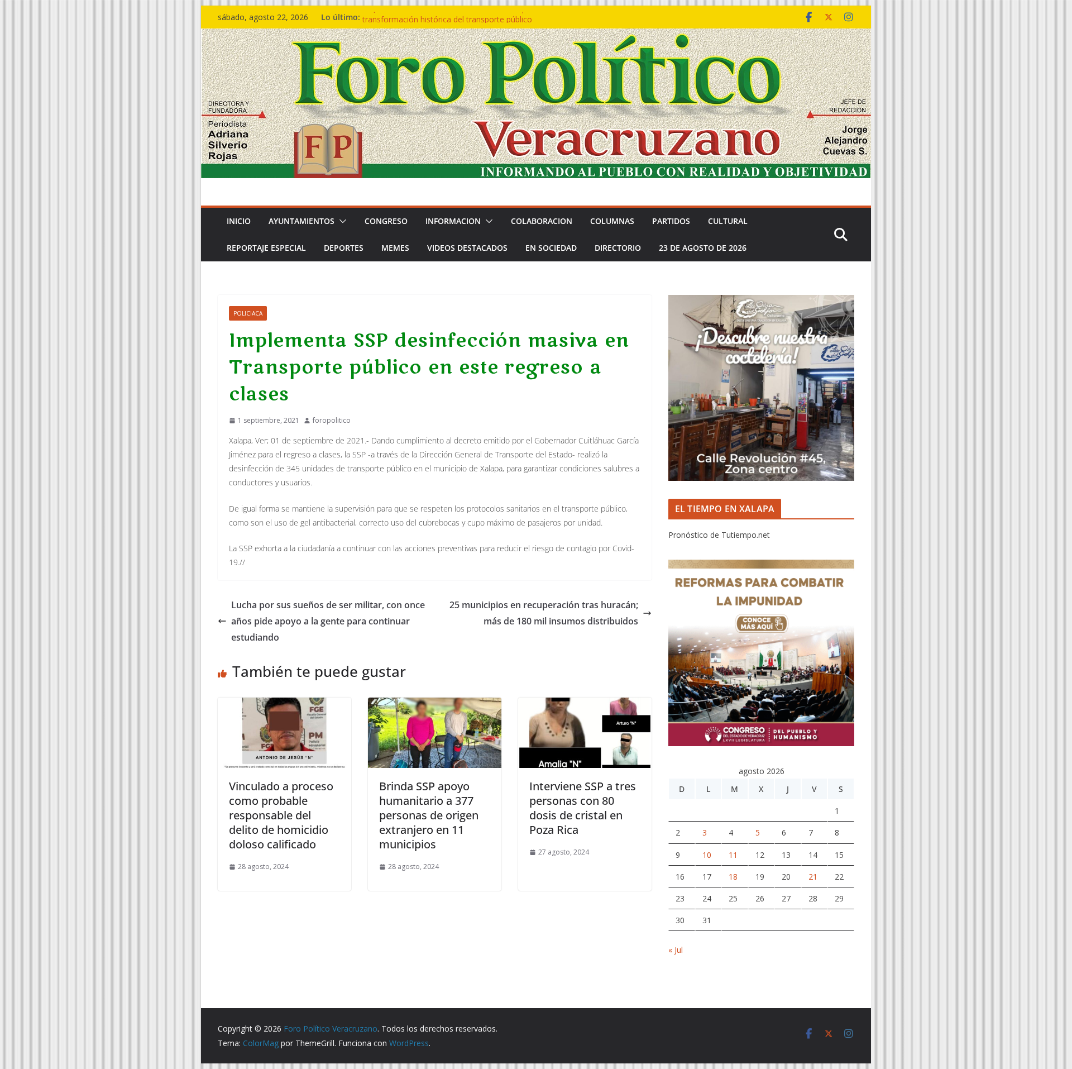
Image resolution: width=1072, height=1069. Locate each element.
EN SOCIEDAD (551, 247)
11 (733, 855)
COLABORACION (541, 221)
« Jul (675, 949)
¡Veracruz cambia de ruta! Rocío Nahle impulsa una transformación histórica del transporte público (459, 23)
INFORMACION (453, 221)
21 (812, 876)
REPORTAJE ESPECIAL (266, 247)
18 (733, 876)
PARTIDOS (671, 221)
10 (706, 855)
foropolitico (332, 420)
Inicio (239, 221)
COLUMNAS (612, 221)
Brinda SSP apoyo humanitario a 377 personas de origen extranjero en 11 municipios (428, 815)
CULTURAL (728, 221)
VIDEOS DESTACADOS (467, 247)
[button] (340, 221)
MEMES (395, 247)
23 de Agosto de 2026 (702, 247)
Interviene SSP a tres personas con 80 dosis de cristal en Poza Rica (582, 808)
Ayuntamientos (301, 221)
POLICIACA (247, 313)
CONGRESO (386, 221)
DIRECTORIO (618, 247)
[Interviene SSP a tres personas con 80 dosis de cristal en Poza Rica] (585, 705)
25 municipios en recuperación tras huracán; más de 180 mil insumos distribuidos (543, 613)
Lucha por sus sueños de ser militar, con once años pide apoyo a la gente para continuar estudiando (328, 621)
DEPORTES (343, 247)
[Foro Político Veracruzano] (536, 36)
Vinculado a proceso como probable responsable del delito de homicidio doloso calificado (281, 815)
